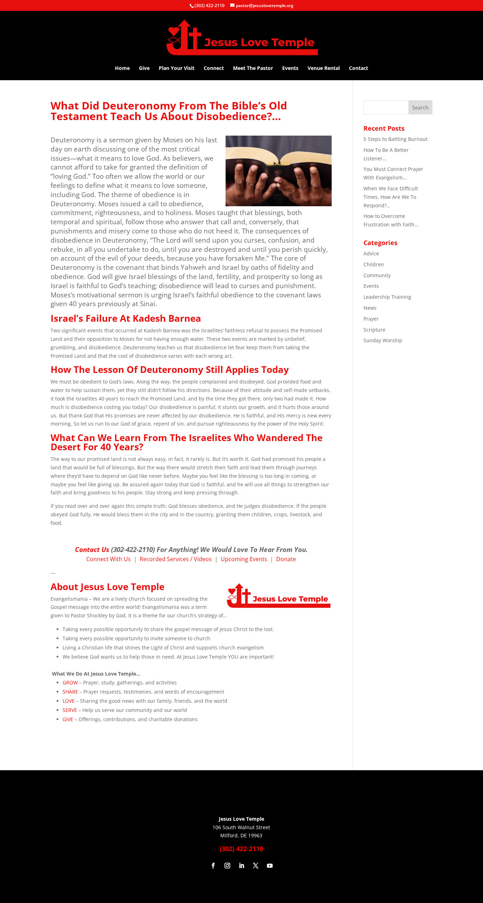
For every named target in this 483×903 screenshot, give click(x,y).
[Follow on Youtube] (269, 865)
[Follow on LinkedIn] (241, 865)
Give (144, 68)
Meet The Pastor (253, 68)
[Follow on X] (255, 865)
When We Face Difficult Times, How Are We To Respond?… (390, 197)
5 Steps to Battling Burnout (395, 139)
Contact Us (92, 549)
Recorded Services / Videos (176, 559)
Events (290, 68)
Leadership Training (387, 296)
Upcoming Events (244, 559)
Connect (214, 68)
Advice (371, 253)
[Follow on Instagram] (227, 865)
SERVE (70, 710)
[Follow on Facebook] (213, 865)
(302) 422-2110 (209, 5)
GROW (70, 682)
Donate (286, 559)
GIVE (68, 719)
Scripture (374, 329)
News (370, 307)
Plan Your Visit (176, 68)
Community (377, 275)
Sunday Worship (382, 340)
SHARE (70, 691)
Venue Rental (324, 68)
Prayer (371, 318)
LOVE (69, 700)
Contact (358, 68)
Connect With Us (108, 559)
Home (122, 68)
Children (373, 264)
